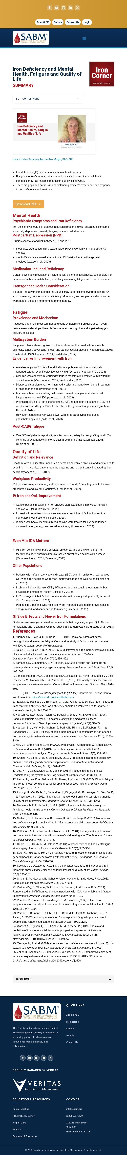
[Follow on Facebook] (49, 7)
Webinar (17, 1129)
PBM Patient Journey (24, 1116)
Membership (72, 1021)
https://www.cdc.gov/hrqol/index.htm (53, 697)
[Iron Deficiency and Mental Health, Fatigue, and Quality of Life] (54, 153)
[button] (48, 98)
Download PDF (26, 204)
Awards (70, 1035)
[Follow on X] (77, 7)
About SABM (73, 1014)
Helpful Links (19, 1122)
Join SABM (43, 22)
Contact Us (72, 22)
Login (87, 22)
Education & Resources (25, 1136)
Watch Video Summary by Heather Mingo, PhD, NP (43, 159)
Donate (58, 22)
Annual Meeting (21, 1109)
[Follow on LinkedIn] (70, 7)
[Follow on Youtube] (56, 7)
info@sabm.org (74, 1109)
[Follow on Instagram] (63, 7)
